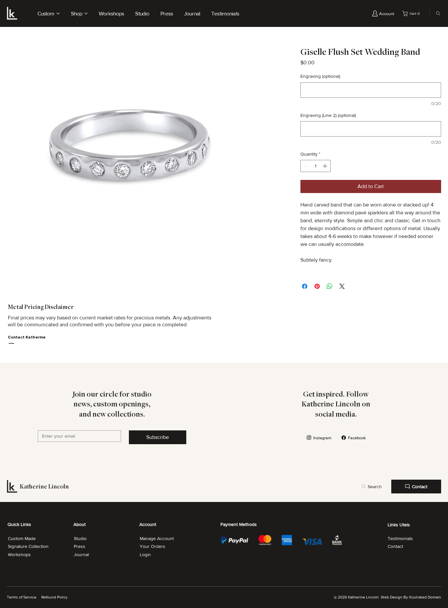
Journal (81, 554)
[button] (412, 13)
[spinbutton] (315, 166)
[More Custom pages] (58, 13)
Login (145, 554)
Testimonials (400, 538)
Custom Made (22, 538)
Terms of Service (21, 597)
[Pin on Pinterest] (317, 286)
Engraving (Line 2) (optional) (328, 115)
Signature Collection (28, 546)
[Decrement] (305, 166)
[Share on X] (342, 286)
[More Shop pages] (86, 13)
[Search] (436, 13)
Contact (395, 546)
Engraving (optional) (320, 76)
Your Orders (152, 546)
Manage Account (157, 538)
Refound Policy (54, 597)
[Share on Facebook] (305, 286)
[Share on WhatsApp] (330, 286)
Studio (80, 538)
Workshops (19, 554)
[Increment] (325, 166)
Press (79, 546)
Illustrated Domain (425, 597)
